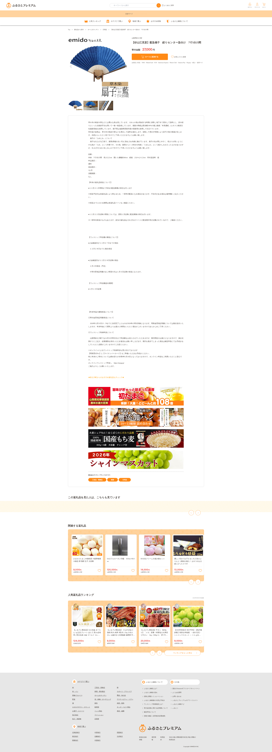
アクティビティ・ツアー (125, 699)
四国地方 (120, 732)
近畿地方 (98, 736)
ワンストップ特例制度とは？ (153, 704)
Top (69, 29)
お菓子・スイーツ (78, 711)
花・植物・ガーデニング (103, 699)
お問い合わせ (176, 696)
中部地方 (98, 732)
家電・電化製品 (100, 691)
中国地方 (98, 740)
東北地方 (75, 736)
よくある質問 (176, 692)
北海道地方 (76, 732)
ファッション (99, 715)
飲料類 (97, 707)
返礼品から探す (79, 29)
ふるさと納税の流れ (150, 692)
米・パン (75, 691)
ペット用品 (98, 711)
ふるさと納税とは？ (150, 688)
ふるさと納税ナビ (178, 704)
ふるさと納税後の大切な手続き (154, 700)
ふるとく (175, 708)
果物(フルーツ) (77, 695)
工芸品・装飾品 (97, 480)
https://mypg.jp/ (119, 363)
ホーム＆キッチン (93, 29)
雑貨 (112, 480)
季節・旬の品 (121, 695)
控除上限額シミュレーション (153, 696)
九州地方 (120, 736)
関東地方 (75, 740)
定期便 (97, 719)
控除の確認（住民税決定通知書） (155, 716)
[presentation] (71, 66)
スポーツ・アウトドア (124, 691)
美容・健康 (120, 711)
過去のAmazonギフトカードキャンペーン (186, 688)
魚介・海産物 (76, 719)
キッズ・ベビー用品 (123, 707)
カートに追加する (151, 57)
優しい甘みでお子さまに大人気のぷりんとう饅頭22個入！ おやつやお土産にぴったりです (188, 561)
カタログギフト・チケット (81, 707)
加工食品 (75, 715)
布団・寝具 (120, 703)
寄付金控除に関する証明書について (156, 708)
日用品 (105, 29)
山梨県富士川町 (137, 38)
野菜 (73, 699)
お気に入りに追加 (180, 57)
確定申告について (150, 712)
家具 (96, 703)
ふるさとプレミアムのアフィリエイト (185, 700)
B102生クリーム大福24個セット (153, 559)
